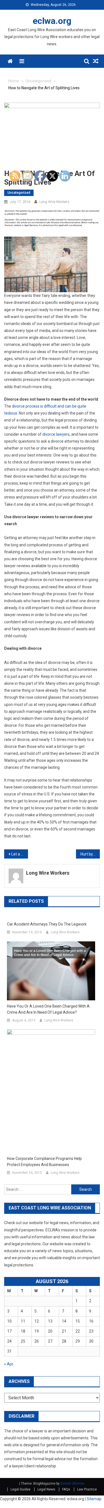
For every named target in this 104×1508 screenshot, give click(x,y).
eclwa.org (52, 21)
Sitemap (94, 1499)
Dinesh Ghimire (72, 1483)
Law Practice (87, 1489)
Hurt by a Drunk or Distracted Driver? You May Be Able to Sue (90, 854)
